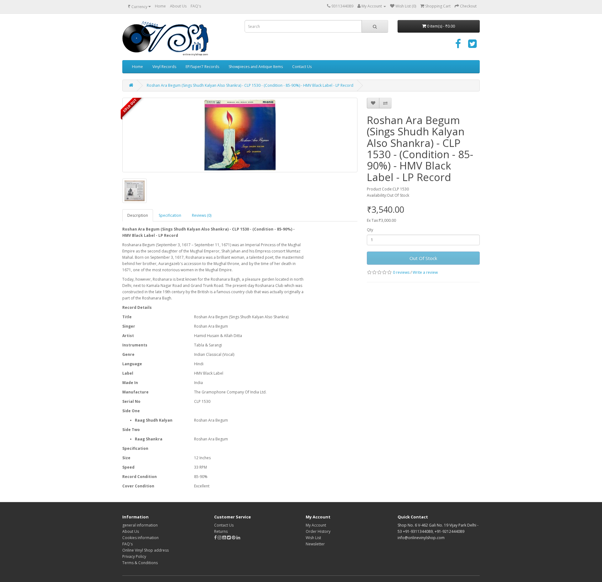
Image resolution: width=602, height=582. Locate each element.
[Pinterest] (233, 537)
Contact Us (302, 66)
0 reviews (401, 272)
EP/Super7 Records (202, 66)
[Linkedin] (238, 537)
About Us (178, 6)
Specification (170, 215)
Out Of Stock (423, 258)
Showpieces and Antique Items (256, 66)
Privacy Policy (134, 556)
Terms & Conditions (140, 562)
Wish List (313, 537)
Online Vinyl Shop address (145, 550)
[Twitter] (472, 46)
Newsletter (315, 544)
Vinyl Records (164, 66)
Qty (370, 229)
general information (140, 525)
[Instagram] (220, 537)
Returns (221, 531)
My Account (316, 525)
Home (160, 6)
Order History (318, 531)
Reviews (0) (201, 215)
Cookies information (140, 537)
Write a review (425, 272)
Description (137, 215)
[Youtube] (224, 537)
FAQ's (196, 6)
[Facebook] (458, 46)
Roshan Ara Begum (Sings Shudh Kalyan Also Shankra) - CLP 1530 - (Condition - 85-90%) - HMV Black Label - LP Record (250, 85)
